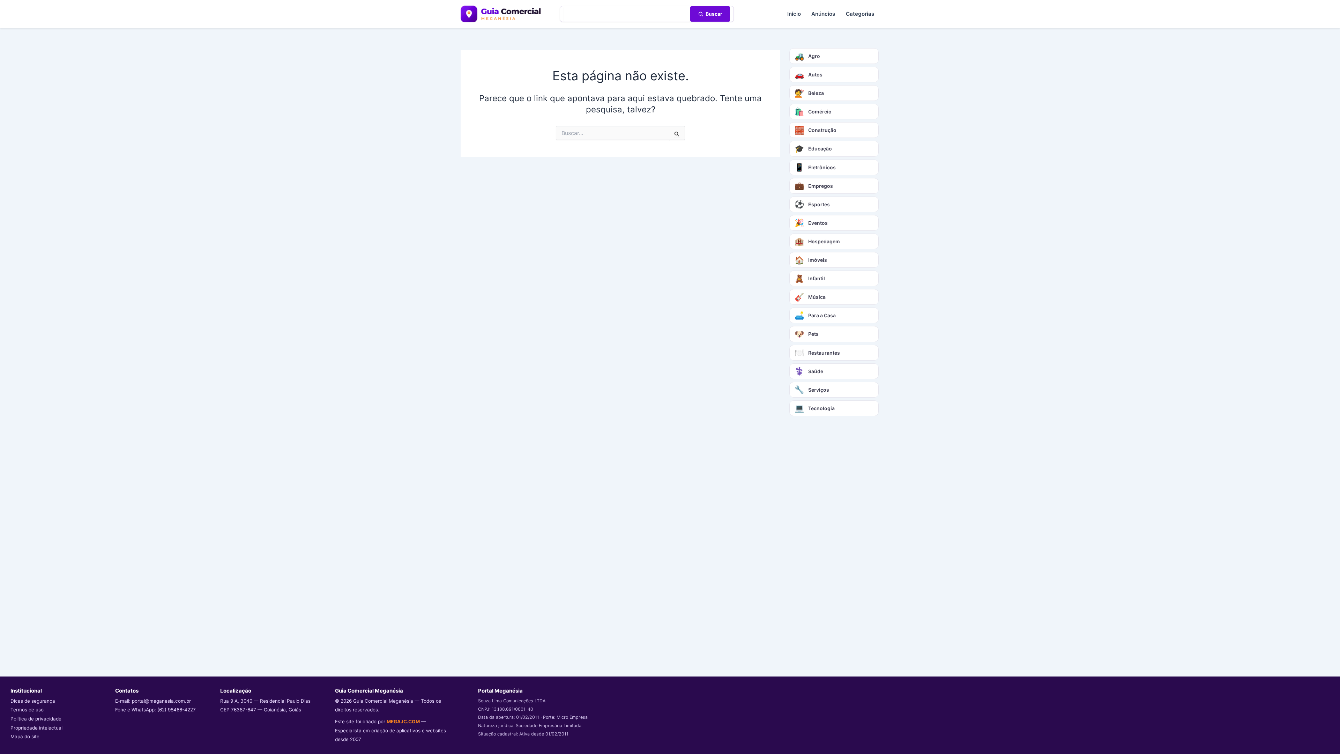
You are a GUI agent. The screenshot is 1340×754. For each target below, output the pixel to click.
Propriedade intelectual (36, 728)
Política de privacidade (35, 719)
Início (794, 13)
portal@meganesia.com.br (161, 701)
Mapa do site (24, 736)
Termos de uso (27, 709)
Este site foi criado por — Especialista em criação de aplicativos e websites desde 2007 (390, 730)
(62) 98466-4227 (176, 709)
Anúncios (823, 13)
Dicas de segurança (32, 701)
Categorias (860, 13)
